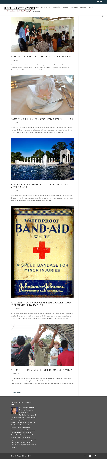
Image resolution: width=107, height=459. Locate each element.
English (36, 11)
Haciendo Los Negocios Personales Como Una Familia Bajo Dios (41, 304)
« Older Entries (16, 392)
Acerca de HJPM (32, 7)
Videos (91, 7)
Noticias (74, 7)
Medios (83, 7)
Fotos (28, 11)
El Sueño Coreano (60, 7)
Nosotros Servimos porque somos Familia (42, 370)
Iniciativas (45, 7)
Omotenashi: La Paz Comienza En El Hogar (42, 119)
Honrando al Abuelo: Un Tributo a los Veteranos (40, 186)
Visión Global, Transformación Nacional (42, 56)
